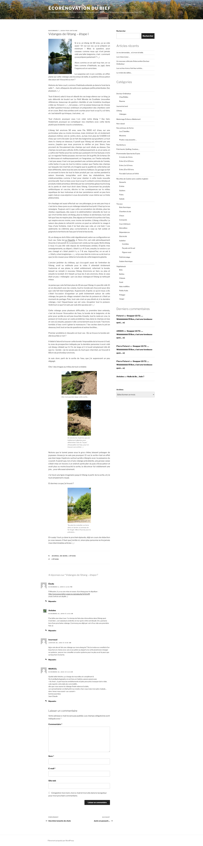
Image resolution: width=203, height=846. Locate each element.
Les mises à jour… (123, 57)
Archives (119, 390)
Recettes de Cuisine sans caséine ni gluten (132, 179)
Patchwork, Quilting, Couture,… (128, 149)
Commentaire (55, 724)
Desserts (122, 182)
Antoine (52, 610)
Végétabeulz (121, 266)
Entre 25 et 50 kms (126, 169)
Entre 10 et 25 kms (126, 161)
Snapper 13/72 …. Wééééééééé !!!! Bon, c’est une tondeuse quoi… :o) (134, 319)
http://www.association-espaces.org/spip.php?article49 (69, 594)
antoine (73, 30)
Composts (123, 220)
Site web (52, 781)
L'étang (72, 556)
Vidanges (122, 114)
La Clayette (70, 240)
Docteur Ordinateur (123, 94)
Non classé (120, 124)
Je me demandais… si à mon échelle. (129, 52)
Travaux (119, 204)
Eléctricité (123, 236)
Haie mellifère (124, 286)
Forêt (121, 282)
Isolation (122, 241)
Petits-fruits (123, 291)
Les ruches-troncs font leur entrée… (129, 68)
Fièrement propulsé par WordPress (61, 841)
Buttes (121, 274)
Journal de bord (60, 556)
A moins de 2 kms (126, 157)
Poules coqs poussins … (128, 140)
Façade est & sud (128, 248)
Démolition (123, 228)
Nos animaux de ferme (125, 128)
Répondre (52, 601)
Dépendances (124, 232)
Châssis (122, 278)
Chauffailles (123, 97)
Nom (51, 756)
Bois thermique (125, 207)
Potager (122, 295)
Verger (121, 299)
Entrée (121, 186)
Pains (121, 195)
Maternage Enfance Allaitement (128, 119)
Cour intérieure (124, 224)
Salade (121, 199)
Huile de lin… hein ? (135, 376)
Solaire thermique (126, 261)
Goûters (122, 190)
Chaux (121, 216)
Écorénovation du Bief (79, 8)
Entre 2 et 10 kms (126, 165)
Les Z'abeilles (124, 131)
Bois (121, 270)
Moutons (122, 136)
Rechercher (121, 31)
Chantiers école (125, 211)
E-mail (51, 768)
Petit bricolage (124, 257)
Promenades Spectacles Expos (128, 154)
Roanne (122, 101)
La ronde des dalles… (124, 73)
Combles (125, 244)
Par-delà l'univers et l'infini (129, 174)
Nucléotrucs (121, 145)
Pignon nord (126, 252)
